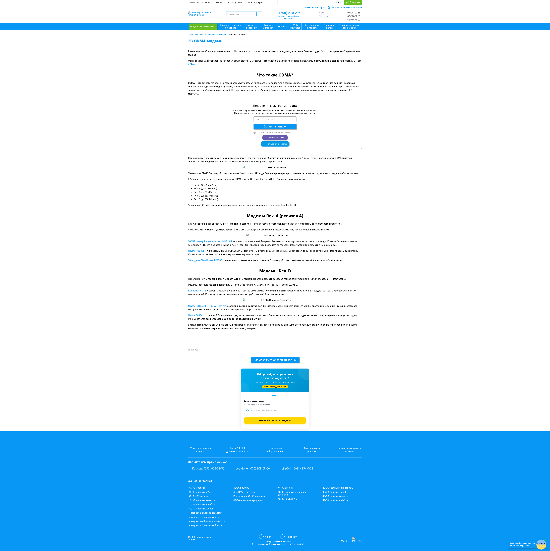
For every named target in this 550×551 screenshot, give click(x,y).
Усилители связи (329, 26)
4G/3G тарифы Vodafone (335, 500)
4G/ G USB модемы (199, 496)
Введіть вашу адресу (254, 401)
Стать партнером (255, 2)
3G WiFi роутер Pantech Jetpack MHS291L (210, 241)
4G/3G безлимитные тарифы (337, 487)
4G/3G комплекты (287, 499)
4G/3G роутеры (241, 487)
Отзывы (218, 2)
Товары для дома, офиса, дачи (349, 26)
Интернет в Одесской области (205, 525)
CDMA (191, 64)
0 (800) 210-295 (288, 13)
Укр (335, 2)
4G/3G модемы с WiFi (200, 492)
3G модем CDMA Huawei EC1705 (205, 260)
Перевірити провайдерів (275, 420)
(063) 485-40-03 (353, 20)
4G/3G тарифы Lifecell (334, 492)
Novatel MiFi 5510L (198, 306)
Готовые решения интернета (230, 26)
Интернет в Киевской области (205, 517)
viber (321, 13)
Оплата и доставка (234, 2)
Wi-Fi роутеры (295, 26)
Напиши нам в (277, 137)
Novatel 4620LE (196, 251)
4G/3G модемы (197, 487)
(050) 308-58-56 (353, 16)
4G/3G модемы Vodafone (202, 504)
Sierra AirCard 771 (197, 290)
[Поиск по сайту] (259, 14)
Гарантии (206, 2)
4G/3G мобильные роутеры (248, 500)
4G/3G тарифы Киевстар (335, 496)
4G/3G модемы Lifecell (201, 508)
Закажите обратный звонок (278, 360)
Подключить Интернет (203, 26)
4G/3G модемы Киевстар (202, 500)
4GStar (292, 544)
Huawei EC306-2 (196, 315)
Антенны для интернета (312, 26)
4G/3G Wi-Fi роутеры (244, 492)
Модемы (282, 26)
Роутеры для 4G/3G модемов (249, 496)
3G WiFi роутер (218, 306)
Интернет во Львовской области (207, 521)
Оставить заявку (275, 126)
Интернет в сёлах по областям (205, 512)
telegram (323, 16)
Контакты (271, 2)
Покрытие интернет (251, 26)
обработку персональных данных (278, 132)
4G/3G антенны (286, 487)
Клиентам (194, 2)
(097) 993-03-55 (353, 13)
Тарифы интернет (268, 26)
